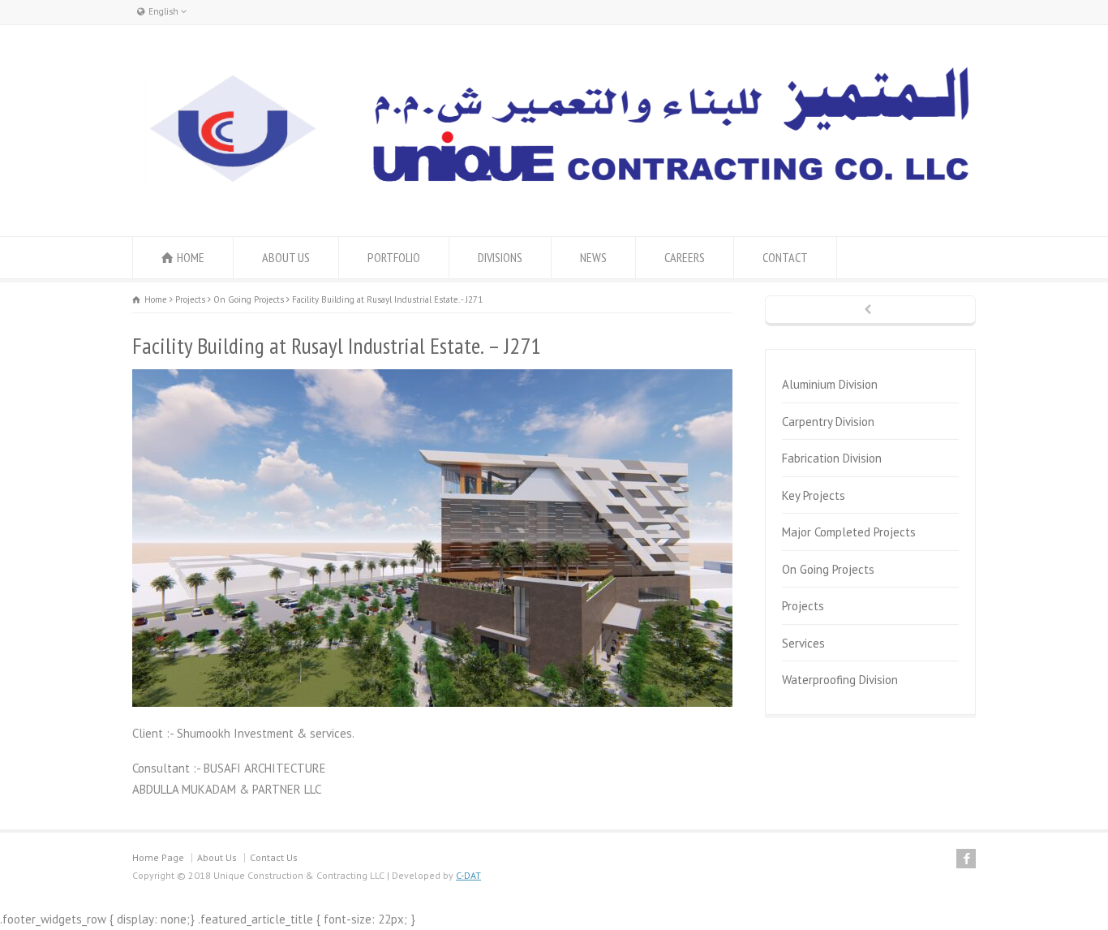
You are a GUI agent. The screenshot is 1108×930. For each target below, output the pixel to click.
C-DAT (468, 875)
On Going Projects (828, 569)
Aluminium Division (830, 384)
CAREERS (684, 257)
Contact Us (274, 857)
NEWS (593, 257)
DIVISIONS (500, 257)
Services (803, 643)
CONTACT (785, 257)
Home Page (158, 857)
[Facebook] (966, 858)
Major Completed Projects (849, 532)
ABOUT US (286, 257)
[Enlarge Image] (432, 371)
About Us (217, 857)
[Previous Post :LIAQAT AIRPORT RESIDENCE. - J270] (870, 310)
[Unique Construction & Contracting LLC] (554, 188)
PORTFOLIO (393, 257)
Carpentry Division (828, 421)
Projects (803, 606)
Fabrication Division (832, 458)
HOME (190, 257)
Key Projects (813, 495)
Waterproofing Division (840, 679)
